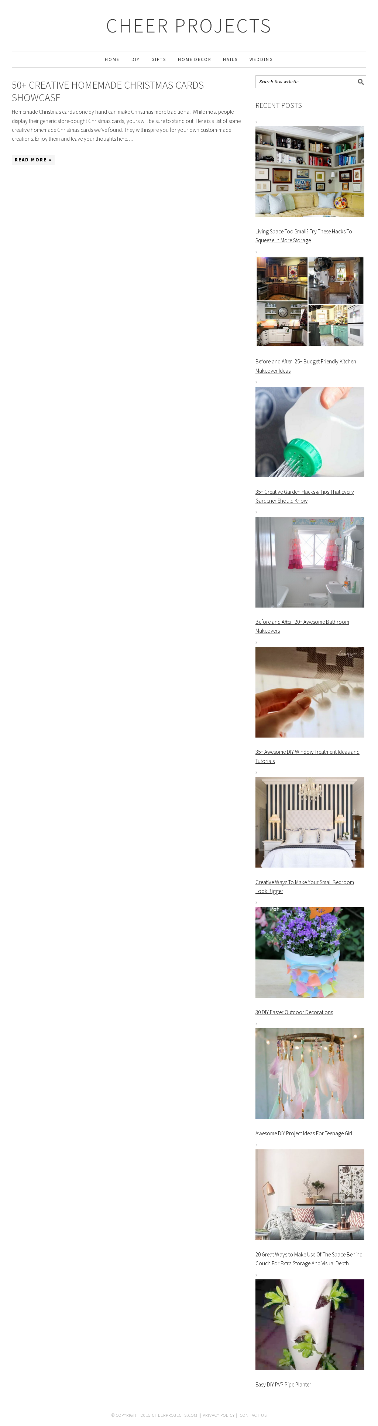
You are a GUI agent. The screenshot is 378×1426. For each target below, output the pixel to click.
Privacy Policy (219, 1415)
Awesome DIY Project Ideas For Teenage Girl (303, 1133)
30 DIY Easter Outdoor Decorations (294, 1012)
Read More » (33, 160)
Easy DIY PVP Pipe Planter (283, 1384)
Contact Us (253, 1415)
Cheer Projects (189, 25)
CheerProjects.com (174, 1415)
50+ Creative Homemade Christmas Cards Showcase (108, 91)
